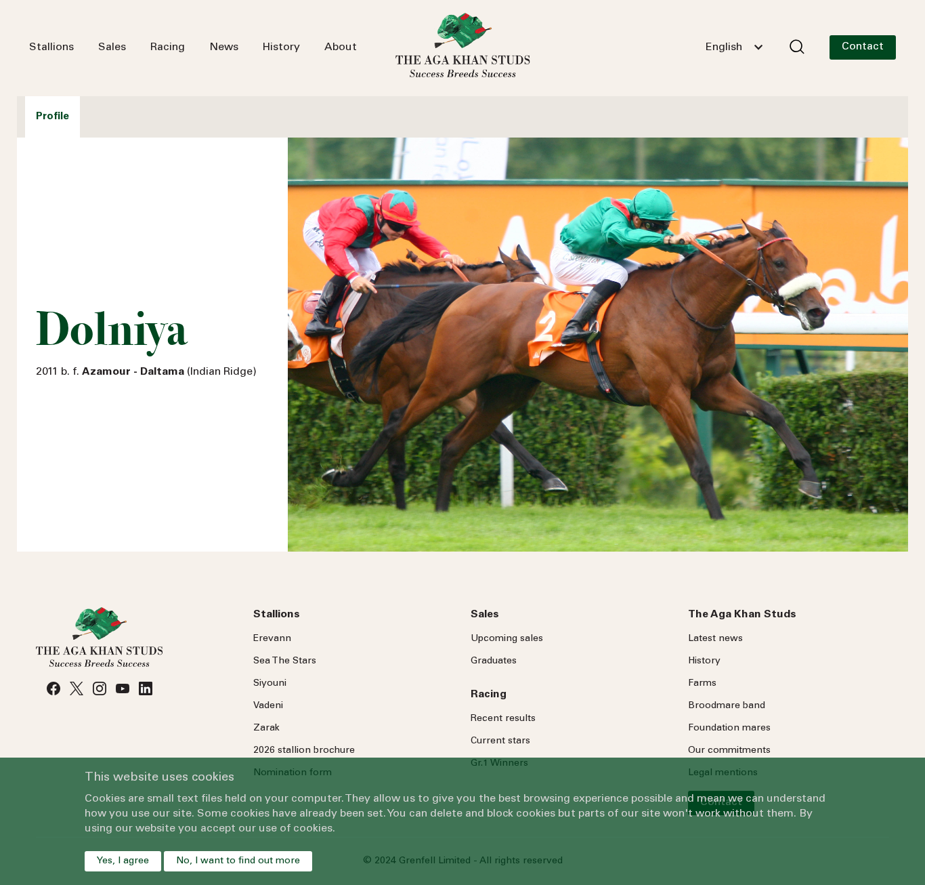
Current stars (500, 741)
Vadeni (268, 706)
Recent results (503, 719)
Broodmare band (726, 706)
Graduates (494, 661)
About (340, 47)
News (223, 47)
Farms (702, 683)
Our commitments (729, 751)
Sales (112, 47)
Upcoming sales (507, 639)
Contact (863, 46)
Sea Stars (284, 661)
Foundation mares (729, 728)
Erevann (272, 639)
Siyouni (269, 683)
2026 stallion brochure (304, 751)
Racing (167, 47)
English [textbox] (724, 47)
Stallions (51, 47)
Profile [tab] (52, 117)
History (281, 47)
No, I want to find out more (238, 861)
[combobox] (734, 47)
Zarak (266, 728)
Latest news (715, 639)
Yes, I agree (123, 861)
